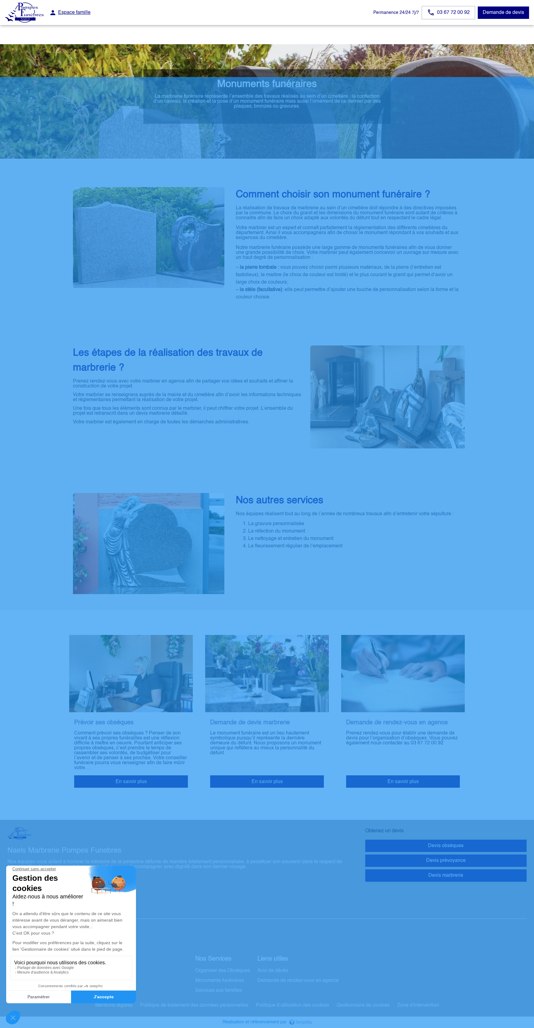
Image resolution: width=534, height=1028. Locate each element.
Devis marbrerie (445, 875)
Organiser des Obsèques (222, 970)
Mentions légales (114, 1005)
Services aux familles (218, 990)
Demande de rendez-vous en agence (298, 980)
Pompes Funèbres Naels (34, 912)
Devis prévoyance (446, 860)
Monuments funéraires (219, 980)
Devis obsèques (446, 845)
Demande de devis (503, 12)
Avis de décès (272, 970)
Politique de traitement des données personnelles (194, 1005)
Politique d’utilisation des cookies (292, 1005)
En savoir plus (131, 781)
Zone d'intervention (418, 1005)
